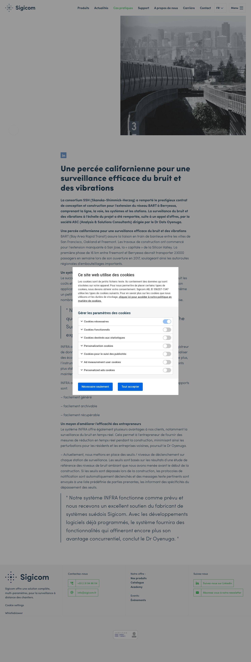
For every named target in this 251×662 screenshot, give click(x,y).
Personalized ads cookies (99, 370)
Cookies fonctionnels (96, 329)
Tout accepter (130, 386)
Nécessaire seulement (95, 386)
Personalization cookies (98, 345)
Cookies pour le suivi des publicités (104, 354)
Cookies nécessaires (96, 321)
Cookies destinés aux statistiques (104, 337)
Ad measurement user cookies (102, 362)
